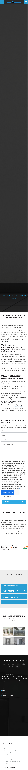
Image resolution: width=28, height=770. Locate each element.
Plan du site (7, 763)
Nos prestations (8, 753)
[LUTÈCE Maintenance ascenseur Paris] (8, 631)
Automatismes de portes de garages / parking (11, 590)
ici (19, 488)
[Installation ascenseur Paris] (19, 631)
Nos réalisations (8, 755)
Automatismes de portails (11, 586)
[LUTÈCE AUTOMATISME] (19, 641)
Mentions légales (9, 759)
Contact (6, 757)
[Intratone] (9, 547)
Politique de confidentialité (12, 761)
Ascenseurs (6, 602)
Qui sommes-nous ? (10, 751)
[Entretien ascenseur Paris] (8, 641)
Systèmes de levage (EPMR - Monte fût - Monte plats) (11, 596)
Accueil (6, 749)
